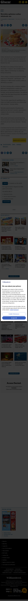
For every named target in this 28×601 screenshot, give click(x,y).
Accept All (14, 318)
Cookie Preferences (14, 314)
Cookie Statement (14, 309)
